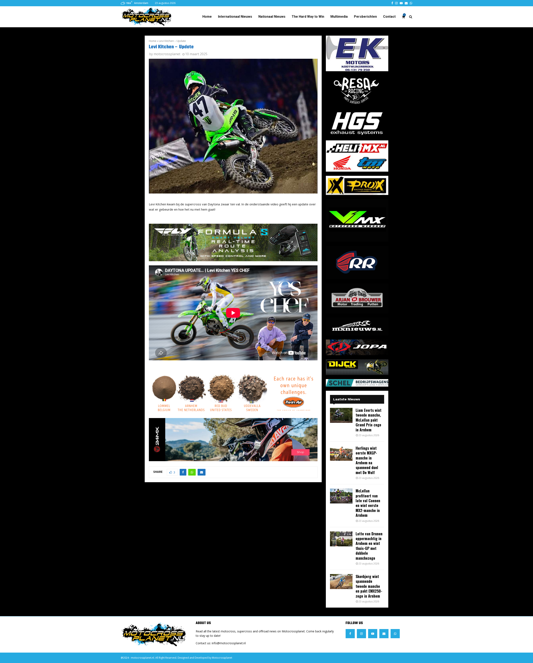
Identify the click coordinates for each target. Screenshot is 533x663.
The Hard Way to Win (308, 17)
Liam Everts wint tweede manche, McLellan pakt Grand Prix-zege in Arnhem (368, 419)
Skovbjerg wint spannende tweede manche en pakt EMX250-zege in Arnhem (369, 586)
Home (207, 17)
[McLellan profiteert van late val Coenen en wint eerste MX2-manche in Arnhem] (341, 495)
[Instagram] (361, 633)
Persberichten (365, 17)
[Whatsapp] (395, 633)
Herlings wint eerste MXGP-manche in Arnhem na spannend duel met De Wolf (367, 460)
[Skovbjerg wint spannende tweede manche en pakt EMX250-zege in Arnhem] (341, 581)
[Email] (384, 633)
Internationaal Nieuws (235, 17)
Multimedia (339, 17)
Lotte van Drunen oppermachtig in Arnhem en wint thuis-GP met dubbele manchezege (369, 546)
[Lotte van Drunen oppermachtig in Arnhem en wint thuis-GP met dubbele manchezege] (341, 538)
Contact (389, 17)
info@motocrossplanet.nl (229, 643)
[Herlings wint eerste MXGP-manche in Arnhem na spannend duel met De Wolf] (341, 453)
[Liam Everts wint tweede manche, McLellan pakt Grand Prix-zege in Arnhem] (341, 415)
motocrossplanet (167, 54)
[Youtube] (372, 633)
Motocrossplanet (222, 657)
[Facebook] (350, 633)
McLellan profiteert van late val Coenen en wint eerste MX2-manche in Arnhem (368, 503)
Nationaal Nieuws (271, 17)
